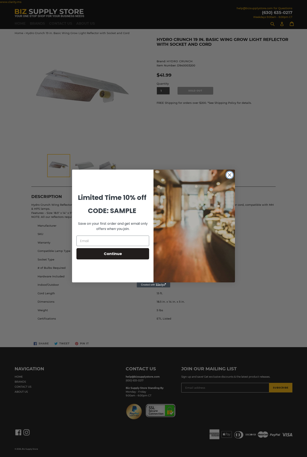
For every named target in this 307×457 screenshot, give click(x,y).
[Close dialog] (229, 175)
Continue (113, 253)
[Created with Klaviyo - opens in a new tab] (153, 284)
